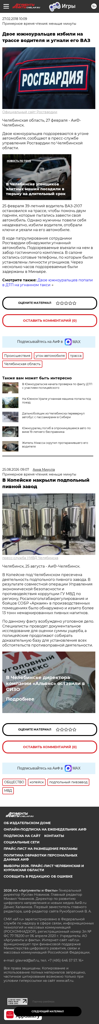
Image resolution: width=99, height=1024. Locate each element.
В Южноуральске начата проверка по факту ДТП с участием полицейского (57, 385)
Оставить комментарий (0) (50, 321)
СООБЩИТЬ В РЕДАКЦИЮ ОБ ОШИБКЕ (38, 876)
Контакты (54, 836)
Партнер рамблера (43, 1001)
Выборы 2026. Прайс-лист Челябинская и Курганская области (44, 868)
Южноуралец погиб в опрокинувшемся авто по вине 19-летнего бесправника (56, 430)
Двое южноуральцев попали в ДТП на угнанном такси (47, 282)
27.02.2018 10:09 (14, 19)
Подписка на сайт (22, 836)
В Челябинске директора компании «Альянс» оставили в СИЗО (45, 683)
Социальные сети (22, 842)
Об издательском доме (27, 823)
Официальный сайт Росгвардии (29, 112)
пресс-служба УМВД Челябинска (30, 558)
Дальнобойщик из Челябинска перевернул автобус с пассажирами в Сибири (53, 415)
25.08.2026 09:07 (15, 469)
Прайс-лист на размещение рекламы (40, 849)
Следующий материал (48, 1011)
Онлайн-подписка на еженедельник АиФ (45, 829)
